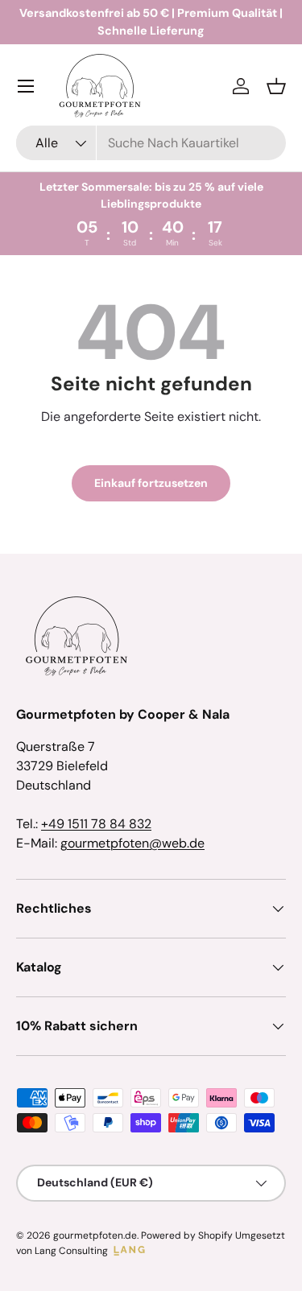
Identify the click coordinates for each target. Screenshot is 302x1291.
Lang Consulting (71, 1250)
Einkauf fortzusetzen (151, 483)
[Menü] (25, 86)
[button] (276, 86)
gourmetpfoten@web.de (132, 843)
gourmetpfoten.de (95, 1235)
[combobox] (151, 143)
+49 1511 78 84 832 (96, 823)
